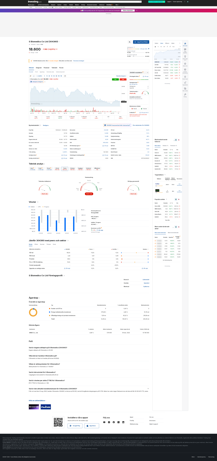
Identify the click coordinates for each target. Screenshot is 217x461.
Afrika (100, 7)
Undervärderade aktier (108, 7)
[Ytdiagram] (34, 76)
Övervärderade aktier (120, 7)
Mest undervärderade (160, 232)
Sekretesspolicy (201, 457)
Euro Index (157, 78)
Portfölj (132, 420)
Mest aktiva (157, 145)
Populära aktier (160, 199)
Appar (131, 417)
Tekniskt (54, 68)
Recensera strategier (78, 60)
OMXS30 (157, 62)
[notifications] (185, 1)
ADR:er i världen (58, 7)
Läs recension (179, 184)
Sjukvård (146, 283)
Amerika (74, 7)
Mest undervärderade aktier (162, 227)
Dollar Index (158, 75)
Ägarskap (42, 72)
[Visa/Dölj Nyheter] (65, 76)
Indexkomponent (60, 72)
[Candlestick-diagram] (30, 76)
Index (161, 43)
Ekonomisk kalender (92, 4)
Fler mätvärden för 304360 (141, 125)
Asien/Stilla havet (94, 7)
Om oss (151, 417)
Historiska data (50, 72)
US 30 (156, 72)
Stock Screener (38, 7)
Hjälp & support (153, 424)
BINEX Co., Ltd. (33, 332)
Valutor (156, 43)
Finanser (47, 68)
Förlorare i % (173, 145)
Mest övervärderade (173, 232)
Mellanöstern (86, 7)
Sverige (45, 7)
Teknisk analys (36, 164)
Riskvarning (211, 457)
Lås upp (68, 268)
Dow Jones (157, 70)
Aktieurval (101, 4)
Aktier (30, 7)
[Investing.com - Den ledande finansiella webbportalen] (35, 2)
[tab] (32, 169)
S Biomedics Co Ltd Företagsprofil (45, 275)
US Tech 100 (158, 67)
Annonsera (152, 420)
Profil (36, 72)
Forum (61, 68)
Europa (79, 7)
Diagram (39, 68)
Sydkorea (146, 286)
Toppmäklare (159, 175)
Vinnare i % (165, 145)
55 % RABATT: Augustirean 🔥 (156, 1)
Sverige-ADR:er (67, 7)
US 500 (156, 64)
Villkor (193, 457)
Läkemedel (146, 279)
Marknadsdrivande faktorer (161, 140)
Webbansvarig (134, 424)
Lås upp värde (143, 48)
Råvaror (167, 43)
